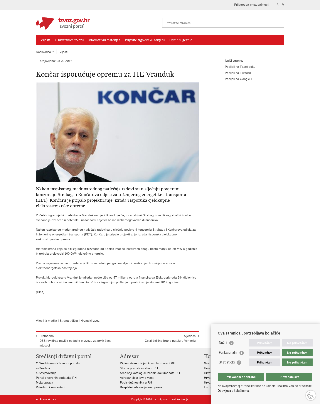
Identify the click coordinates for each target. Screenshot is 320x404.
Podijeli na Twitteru (238, 72)
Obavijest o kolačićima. (234, 390)
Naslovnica (43, 52)
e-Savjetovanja (46, 373)
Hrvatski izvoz (90, 320)
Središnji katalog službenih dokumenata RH (150, 373)
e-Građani (43, 368)
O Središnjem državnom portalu (58, 363)
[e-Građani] (54, 5)
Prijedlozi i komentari (50, 387)
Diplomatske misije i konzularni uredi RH (147, 363)
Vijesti (45, 40)
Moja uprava (44, 382)
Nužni (223, 343)
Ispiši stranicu (234, 60)
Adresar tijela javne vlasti (137, 377)
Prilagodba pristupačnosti (251, 4)
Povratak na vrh (49, 399)
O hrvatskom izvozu (69, 40)
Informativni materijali (104, 40)
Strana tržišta (69, 320)
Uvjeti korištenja (179, 399)
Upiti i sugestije (180, 40)
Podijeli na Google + (239, 79)
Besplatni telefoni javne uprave (141, 387)
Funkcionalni (228, 352)
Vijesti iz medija (46, 320)
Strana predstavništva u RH (139, 368)
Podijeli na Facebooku (240, 66)
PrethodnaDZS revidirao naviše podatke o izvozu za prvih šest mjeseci (75, 340)
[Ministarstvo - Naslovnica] (98, 23)
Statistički (227, 362)
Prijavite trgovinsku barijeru (145, 40)
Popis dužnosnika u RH (136, 382)
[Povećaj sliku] (117, 132)
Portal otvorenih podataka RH (56, 377)
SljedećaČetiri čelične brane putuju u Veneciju (170, 338)
